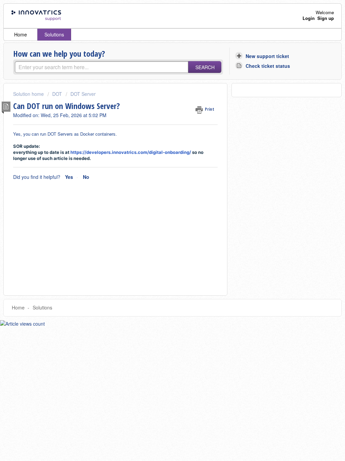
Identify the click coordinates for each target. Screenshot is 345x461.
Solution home (29, 93)
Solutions (54, 34)
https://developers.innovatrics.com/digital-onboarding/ (130, 152)
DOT (57, 93)
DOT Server (83, 93)
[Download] (160, 143)
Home (20, 34)
